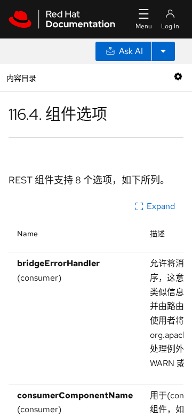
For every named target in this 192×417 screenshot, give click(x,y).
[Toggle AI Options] (163, 51)
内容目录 (21, 77)
